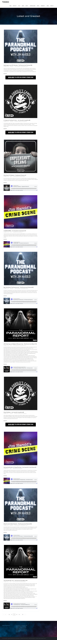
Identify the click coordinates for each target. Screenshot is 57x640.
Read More (5, 73)
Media (48, 5)
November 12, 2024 (6, 288)
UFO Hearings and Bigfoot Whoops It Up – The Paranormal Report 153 (20, 344)
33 (16, 614)
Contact (51, 5)
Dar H (11, 176)
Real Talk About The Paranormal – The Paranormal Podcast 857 (19, 287)
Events (38, 5)
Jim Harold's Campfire (18, 121)
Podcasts (14, 5)
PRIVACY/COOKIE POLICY (6, 625)
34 (19, 614)
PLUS (19, 5)
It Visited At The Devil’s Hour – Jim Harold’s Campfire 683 (17, 120)
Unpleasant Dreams (22, 176)
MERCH (23, 5)
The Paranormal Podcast (24, 66)
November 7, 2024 (6, 413)
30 (9, 614)
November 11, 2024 (6, 345)
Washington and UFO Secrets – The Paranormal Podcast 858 (18, 65)
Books (27, 5)
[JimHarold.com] (5, 2)
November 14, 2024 (6, 121)
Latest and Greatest (17, 66)
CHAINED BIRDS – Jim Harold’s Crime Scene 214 (15, 230)
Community (43, 5)
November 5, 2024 (6, 525)
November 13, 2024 (6, 176)
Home (10, 5)
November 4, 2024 (6, 581)
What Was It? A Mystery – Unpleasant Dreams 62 (15, 175)
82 (22, 614)
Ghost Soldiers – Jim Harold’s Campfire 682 (14, 412)
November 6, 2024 (6, 468)
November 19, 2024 (6, 66)
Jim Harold (11, 66)
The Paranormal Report (22, 345)
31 (11, 614)
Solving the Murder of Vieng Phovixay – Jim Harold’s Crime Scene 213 (20, 467)
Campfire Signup (32, 5)
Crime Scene (14, 468)
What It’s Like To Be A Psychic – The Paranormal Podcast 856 (18, 523)
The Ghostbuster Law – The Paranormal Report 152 (15, 580)
